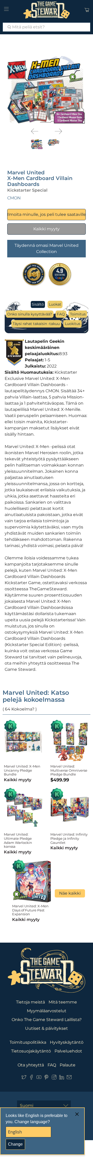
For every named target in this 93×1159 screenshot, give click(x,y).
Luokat (55, 304)
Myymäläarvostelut (46, 1010)
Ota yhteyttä (31, 1065)
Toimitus (78, 314)
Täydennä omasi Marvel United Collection (46, 248)
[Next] (58, 131)
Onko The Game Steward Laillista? (47, 1019)
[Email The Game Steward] (69, 1078)
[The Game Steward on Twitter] (23, 1078)
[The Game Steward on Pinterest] (46, 1078)
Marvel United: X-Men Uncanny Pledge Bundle (22, 770)
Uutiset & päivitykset (46, 1028)
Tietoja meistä (30, 1002)
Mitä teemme (63, 1002)
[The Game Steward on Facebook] (31, 1078)
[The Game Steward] (46, 10)
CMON (14, 197)
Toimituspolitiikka (28, 1042)
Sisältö (38, 304)
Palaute (67, 1065)
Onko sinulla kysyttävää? (29, 314)
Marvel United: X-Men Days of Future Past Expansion (30, 910)
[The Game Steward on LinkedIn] (61, 1078)
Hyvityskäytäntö (66, 1042)
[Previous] (34, 131)
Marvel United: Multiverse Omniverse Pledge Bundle (68, 770)
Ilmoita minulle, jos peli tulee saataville (46, 214)
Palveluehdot (68, 1051)
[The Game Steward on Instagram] (54, 1078)
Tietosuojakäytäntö (31, 1051)
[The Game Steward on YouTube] (38, 1078)
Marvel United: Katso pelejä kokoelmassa (36, 696)
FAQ (61, 314)
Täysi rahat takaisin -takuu (36, 323)
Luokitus (72, 323)
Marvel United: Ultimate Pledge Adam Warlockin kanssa (18, 840)
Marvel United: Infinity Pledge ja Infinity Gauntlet (69, 838)
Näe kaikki (70, 893)
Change (15, 1144)
